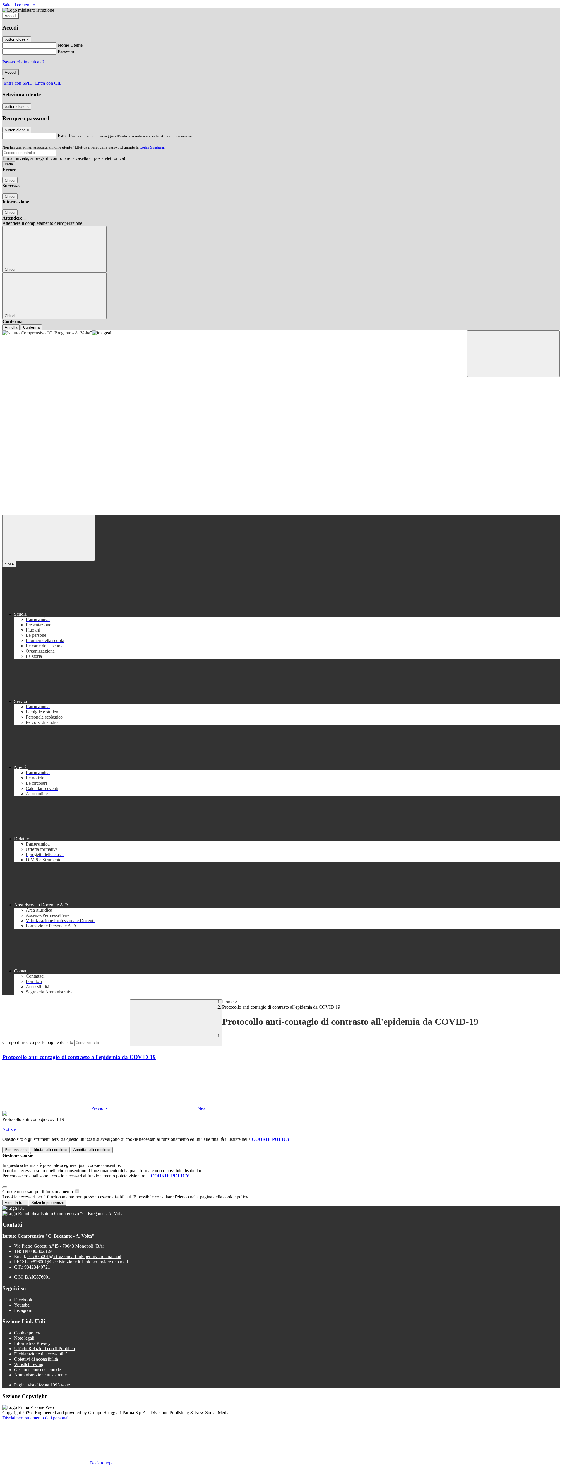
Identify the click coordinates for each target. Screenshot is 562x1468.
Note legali (24, 1338)
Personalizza (16, 1150)
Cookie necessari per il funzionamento (38, 1191)
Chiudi (10, 180)
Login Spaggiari (152, 147)
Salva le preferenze (47, 1202)
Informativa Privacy (32, 1343)
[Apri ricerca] (513, 353)
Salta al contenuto (18, 4)
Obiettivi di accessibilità (36, 1359)
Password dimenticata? (23, 61)
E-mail (64, 135)
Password (67, 51)
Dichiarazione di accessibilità (41, 1353)
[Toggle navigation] (48, 538)
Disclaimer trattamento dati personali (36, 1417)
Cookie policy (27, 1332)
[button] (55, 1108)
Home (228, 1001)
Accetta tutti (91, 1150)
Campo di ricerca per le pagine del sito (37, 1042)
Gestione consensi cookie (37, 1369)
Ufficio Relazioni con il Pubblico (44, 1348)
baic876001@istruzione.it (74, 1256)
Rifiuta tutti (49, 1150)
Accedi (10, 16)
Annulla (11, 327)
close (9, 564)
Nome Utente (70, 45)
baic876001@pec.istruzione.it (76, 1261)
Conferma (31, 327)
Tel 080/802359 (37, 1251)
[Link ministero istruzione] (28, 10)
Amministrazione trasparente (40, 1374)
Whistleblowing (28, 1364)
